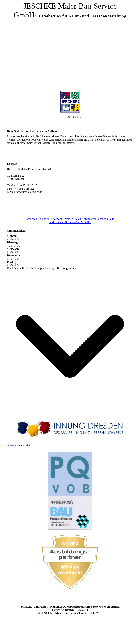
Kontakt (55, 606)
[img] (70, 45)
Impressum (41, 606)
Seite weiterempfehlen (106, 606)
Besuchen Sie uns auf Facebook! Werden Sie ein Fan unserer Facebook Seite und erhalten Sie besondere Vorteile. (70, 220)
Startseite (26, 606)
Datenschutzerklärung (76, 606)
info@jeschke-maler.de (29, 191)
